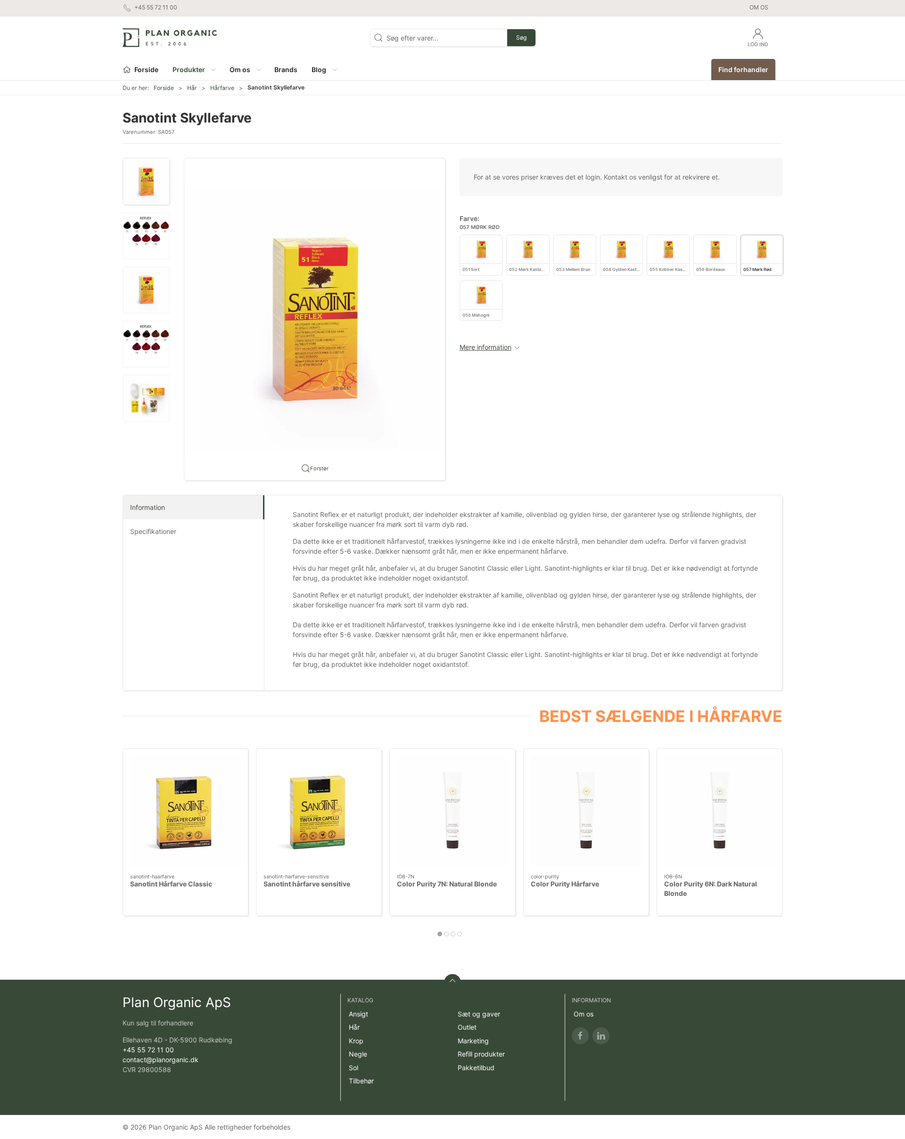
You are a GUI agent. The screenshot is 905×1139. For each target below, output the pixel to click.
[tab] (439, 934)
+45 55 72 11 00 (148, 1050)
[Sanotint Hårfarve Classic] (185, 811)
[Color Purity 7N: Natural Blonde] (452, 811)
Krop (356, 1041)
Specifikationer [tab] (153, 531)
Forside (164, 87)
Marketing (473, 1041)
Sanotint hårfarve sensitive (306, 884)
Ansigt (358, 1014)
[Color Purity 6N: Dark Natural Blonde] (719, 811)
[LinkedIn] (600, 1035)
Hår (192, 87)
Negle (358, 1054)
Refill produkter (481, 1054)
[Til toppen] (452, 982)
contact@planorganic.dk (160, 1060)
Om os (758, 7)
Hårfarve (222, 87)
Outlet (467, 1027)
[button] (193, 69)
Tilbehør (361, 1081)
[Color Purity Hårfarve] (586, 811)
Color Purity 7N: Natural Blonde (447, 884)
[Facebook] (580, 1035)
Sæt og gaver (479, 1014)
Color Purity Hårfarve (565, 884)
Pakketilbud (476, 1068)
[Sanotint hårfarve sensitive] (318, 811)
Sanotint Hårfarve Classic (171, 884)
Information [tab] (147, 507)
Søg (521, 37)
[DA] (170, 38)
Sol (353, 1068)
